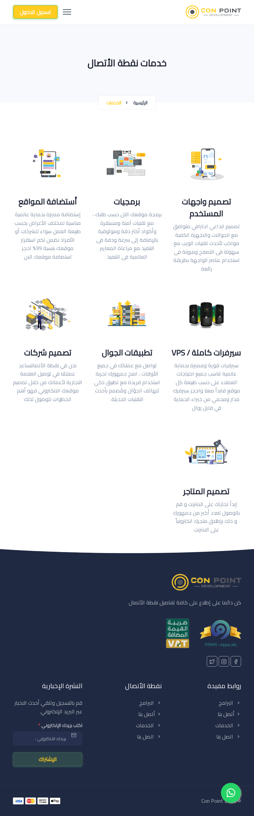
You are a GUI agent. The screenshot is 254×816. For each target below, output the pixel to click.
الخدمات (224, 725)
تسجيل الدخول (35, 12)
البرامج (226, 703)
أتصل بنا (226, 714)
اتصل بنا (225, 736)
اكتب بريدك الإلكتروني (60, 725)
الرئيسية (140, 102)
